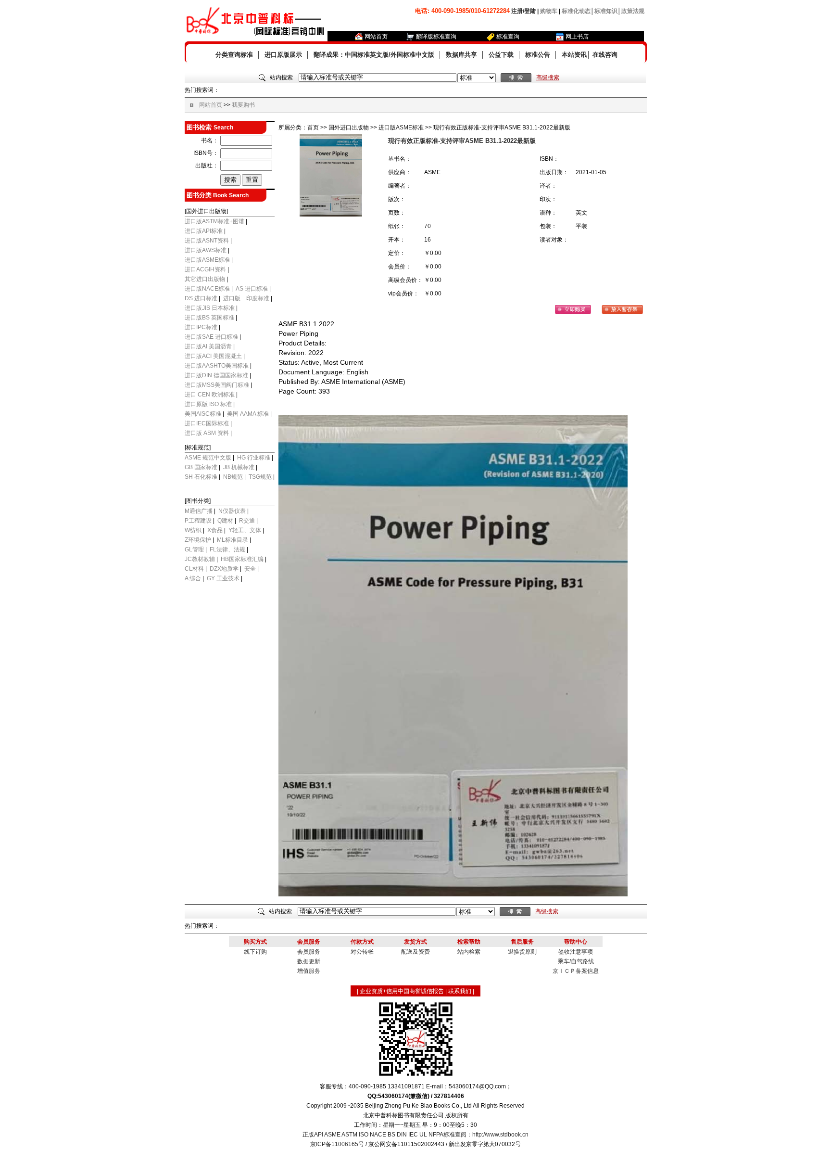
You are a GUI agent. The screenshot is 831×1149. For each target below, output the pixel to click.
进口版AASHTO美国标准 (217, 365)
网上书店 (577, 36)
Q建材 (225, 520)
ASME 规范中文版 (208, 457)
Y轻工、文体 (244, 530)
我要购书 (243, 105)
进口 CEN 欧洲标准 (210, 394)
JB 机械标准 (238, 467)
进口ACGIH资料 (205, 269)
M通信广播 (199, 511)
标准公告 (537, 54)
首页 (313, 127)
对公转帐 (362, 951)
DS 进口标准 (201, 298)
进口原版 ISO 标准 (208, 404)
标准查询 (507, 36)
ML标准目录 (232, 539)
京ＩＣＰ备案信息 (576, 971)
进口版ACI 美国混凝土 (214, 356)
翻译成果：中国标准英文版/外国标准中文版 (374, 54)
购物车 (548, 11)
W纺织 (193, 530)
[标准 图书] (476, 78)
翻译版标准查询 (436, 36)
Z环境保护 (198, 539)
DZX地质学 (224, 568)
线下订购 (255, 951)
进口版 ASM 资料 (207, 433)
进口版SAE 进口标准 (211, 336)
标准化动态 (576, 11)
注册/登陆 (523, 11)
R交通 (247, 520)
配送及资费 (415, 951)
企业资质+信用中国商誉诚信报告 (402, 991)
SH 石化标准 (201, 476)
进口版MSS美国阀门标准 (217, 385)
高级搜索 (547, 77)
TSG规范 (260, 476)
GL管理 (194, 549)
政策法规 (632, 11)
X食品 (215, 530)
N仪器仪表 (232, 511)
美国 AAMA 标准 (248, 413)
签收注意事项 (575, 951)
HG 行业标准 (253, 457)
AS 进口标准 (252, 288)
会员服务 (308, 951)
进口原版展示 (283, 54)
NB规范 (233, 476)
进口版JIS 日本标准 (210, 308)
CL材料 (194, 568)
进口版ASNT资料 (207, 240)
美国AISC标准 (203, 413)
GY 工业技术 (223, 578)
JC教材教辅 (200, 559)
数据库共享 (461, 54)
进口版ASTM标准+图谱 (214, 221)
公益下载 (501, 54)
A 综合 (193, 578)
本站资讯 (574, 54)
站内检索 (468, 951)
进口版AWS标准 (206, 250)
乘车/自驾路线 (576, 961)
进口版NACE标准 (208, 288)
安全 (250, 568)
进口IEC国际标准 (207, 423)
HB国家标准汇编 (242, 559)
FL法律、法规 (227, 549)
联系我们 (459, 991)
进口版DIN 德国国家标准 (217, 375)
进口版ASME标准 (207, 259)
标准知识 (605, 11)
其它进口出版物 (205, 279)
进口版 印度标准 (246, 298)
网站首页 (376, 36)
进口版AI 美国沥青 (208, 346)
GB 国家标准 (201, 467)
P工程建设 (198, 520)
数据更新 (308, 961)
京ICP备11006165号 (337, 1144)
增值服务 (308, 971)
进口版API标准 (204, 231)
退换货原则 (522, 951)
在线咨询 (604, 54)
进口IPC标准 (201, 327)
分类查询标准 (234, 54)
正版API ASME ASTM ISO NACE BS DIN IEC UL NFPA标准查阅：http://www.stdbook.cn (415, 1134)
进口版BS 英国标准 (209, 317)
